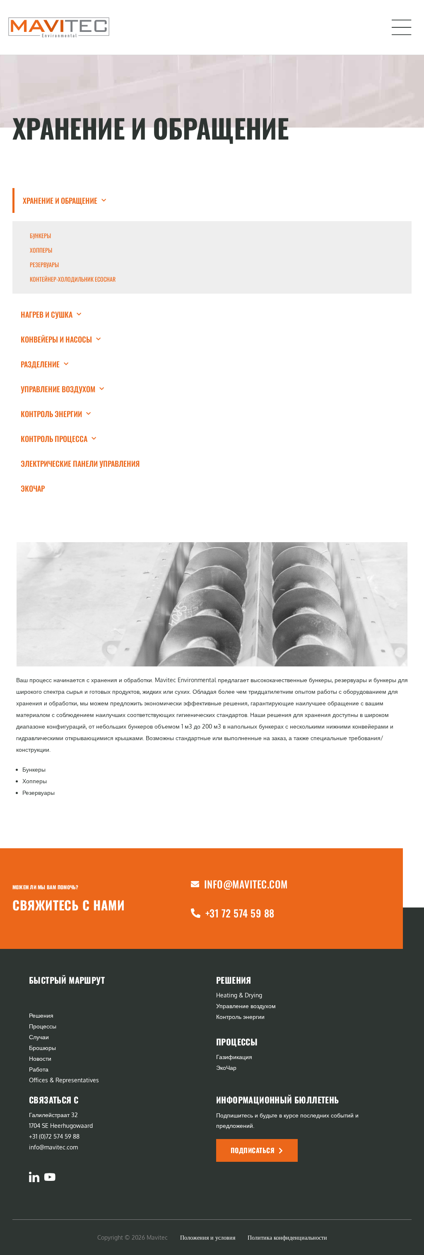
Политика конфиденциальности (287, 1237)
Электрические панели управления (80, 463)
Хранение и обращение (60, 200)
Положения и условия (207, 1237)
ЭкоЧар (33, 488)
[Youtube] (49, 1177)
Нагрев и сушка (46, 314)
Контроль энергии (51, 413)
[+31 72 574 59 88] (195, 913)
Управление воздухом (58, 389)
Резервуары (44, 265)
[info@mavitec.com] (195, 884)
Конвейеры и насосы (56, 339)
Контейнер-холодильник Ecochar (73, 279)
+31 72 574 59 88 (240, 912)
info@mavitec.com (246, 883)
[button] (402, 27)
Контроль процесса (54, 438)
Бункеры (40, 236)
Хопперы (41, 250)
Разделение (40, 364)
